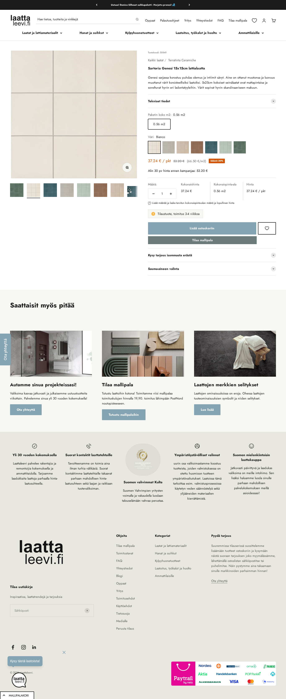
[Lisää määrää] (171, 194)
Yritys (187, 20)
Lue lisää (207, 409)
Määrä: (152, 184)
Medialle (122, 621)
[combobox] (85, 19)
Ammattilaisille (249, 33)
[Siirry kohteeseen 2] (33, 190)
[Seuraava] (189, 5)
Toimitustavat (124, 553)
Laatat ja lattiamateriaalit (40, 33)
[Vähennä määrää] (153, 194)
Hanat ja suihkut (92, 33)
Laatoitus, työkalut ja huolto (196, 33)
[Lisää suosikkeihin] (267, 228)
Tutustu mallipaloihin (124, 414)
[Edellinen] (96, 5)
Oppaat (150, 20)
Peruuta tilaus (125, 628)
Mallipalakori (19, 695)
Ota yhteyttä (26, 409)
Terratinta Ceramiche (182, 60)
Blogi (119, 576)
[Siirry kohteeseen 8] (134, 192)
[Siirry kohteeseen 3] (50, 190)
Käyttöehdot (124, 606)
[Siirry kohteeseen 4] (67, 190)
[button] (5, 349)
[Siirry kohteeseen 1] (16, 190)
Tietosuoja (123, 613)
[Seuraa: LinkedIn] (34, 647)
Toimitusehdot (125, 598)
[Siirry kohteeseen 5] (83, 190)
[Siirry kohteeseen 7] (117, 190)
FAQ (221, 20)
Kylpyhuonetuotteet (139, 33)
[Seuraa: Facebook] (13, 647)
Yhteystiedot (204, 20)
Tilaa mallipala (238, 20)
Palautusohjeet (169, 20)
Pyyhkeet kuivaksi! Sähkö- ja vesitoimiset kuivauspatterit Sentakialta (143, 5)
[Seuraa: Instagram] (23, 647)
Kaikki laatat (156, 60)
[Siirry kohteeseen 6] (100, 190)
